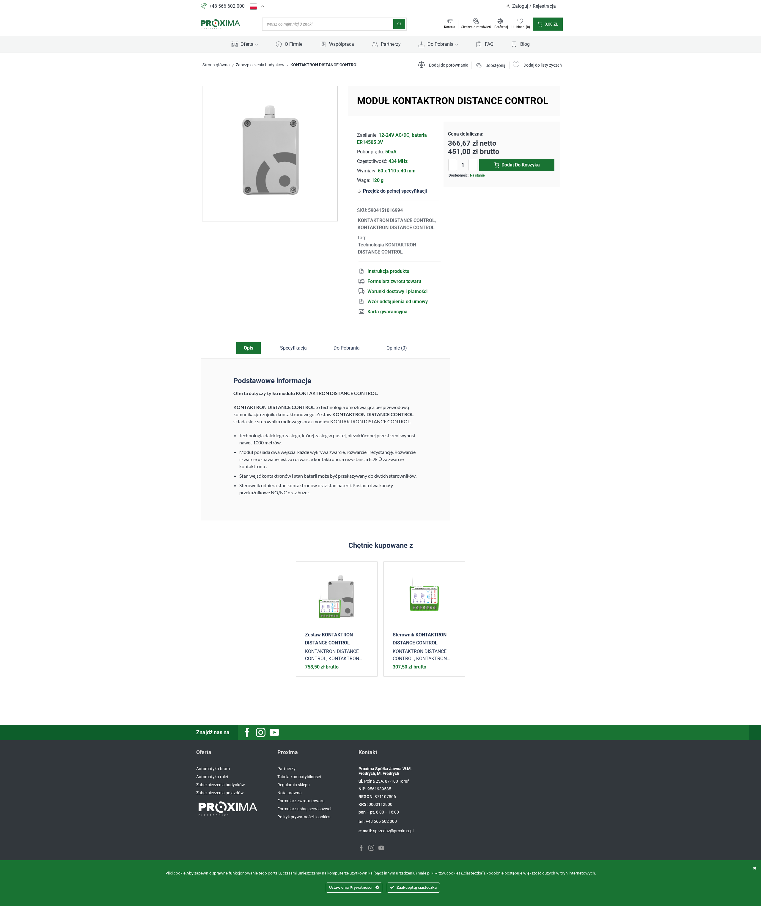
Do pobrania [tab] (347, 348)
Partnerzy (391, 44)
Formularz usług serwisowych (305, 808)
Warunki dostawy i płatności (397, 291)
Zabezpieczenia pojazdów (220, 792)
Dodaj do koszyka (520, 165)
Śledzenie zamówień (476, 27)
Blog (525, 44)
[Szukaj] (399, 24)
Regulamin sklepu (293, 784)
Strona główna (216, 64)
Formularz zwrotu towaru (394, 281)
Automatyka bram (213, 768)
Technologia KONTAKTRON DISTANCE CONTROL (387, 248)
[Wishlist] (368, 571)
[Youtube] (274, 732)
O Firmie (293, 44)
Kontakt (449, 27)
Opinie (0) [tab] (396, 348)
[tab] (248, 348)
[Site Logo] (220, 23)
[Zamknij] (754, 868)
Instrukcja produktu (388, 271)
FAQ (489, 44)
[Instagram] (260, 732)
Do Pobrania (440, 44)
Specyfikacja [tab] (293, 348)
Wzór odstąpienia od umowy (397, 301)
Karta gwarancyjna (387, 311)
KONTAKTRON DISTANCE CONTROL (324, 64)
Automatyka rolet (212, 776)
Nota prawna (289, 792)
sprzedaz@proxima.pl (393, 830)
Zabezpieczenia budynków (260, 64)
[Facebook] (247, 732)
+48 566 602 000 (227, 6)
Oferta (247, 44)
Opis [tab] (248, 348)
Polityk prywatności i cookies (303, 816)
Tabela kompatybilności (299, 776)
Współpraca (341, 44)
